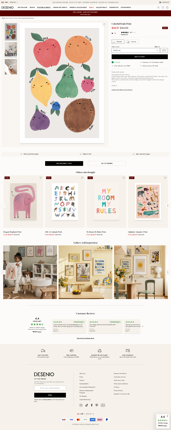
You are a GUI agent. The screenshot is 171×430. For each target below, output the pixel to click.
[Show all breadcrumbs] (4, 18)
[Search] (158, 7)
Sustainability (84, 384)
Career (82, 380)
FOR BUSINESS (126, 7)
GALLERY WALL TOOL (64, 163)
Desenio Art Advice (120, 373)
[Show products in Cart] (167, 7)
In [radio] (159, 47)
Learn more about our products (122, 90)
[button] (164, 50)
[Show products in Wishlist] (163, 7)
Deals (91, 7)
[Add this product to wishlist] (104, 24)
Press (81, 377)
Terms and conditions (121, 384)
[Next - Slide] (167, 205)
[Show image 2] (11, 49)
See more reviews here (85, 338)
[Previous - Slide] (3, 205)
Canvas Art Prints (60, 7)
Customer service (120, 377)
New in (32, 7)
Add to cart (140, 57)
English (13, 2)
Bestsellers (22, 7)
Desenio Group (90, 424)
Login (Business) (85, 399)
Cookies (116, 387)
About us (83, 373)
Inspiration (113, 7)
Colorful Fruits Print (27, 18)
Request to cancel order (122, 394)
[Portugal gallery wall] (85, 272)
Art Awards (83, 396)
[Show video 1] (11, 66)
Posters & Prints (44, 7)
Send (50, 395)
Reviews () (124, 34)
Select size (115, 47)
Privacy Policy (47, 399)
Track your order (119, 380)
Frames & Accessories (78, 7)
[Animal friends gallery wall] (30, 272)
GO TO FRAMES (107, 163)
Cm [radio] (156, 47)
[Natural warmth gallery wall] (141, 272)
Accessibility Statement (87, 387)
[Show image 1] (11, 32)
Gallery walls (101, 7)
